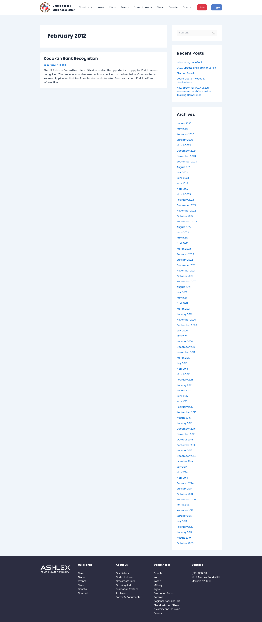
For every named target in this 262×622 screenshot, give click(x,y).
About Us (84, 7)
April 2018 (182, 369)
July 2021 (182, 292)
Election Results (186, 73)
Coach (158, 573)
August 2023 (184, 167)
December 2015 (186, 428)
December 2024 (186, 150)
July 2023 (182, 172)
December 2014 (186, 456)
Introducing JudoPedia (190, 62)
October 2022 (185, 216)
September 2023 (187, 161)
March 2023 (184, 194)
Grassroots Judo (126, 581)
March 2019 (183, 358)
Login (217, 7)
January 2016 (184, 423)
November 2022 (186, 210)
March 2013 (183, 505)
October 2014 (185, 461)
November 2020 (186, 319)
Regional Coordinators (167, 601)
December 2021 (186, 265)
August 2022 (184, 227)
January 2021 (184, 314)
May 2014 (182, 472)
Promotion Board (164, 593)
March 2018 (183, 374)
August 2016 (184, 418)
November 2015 (186, 434)
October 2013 (185, 494)
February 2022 (185, 254)
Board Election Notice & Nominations (191, 80)
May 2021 (182, 298)
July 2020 (182, 330)
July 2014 (182, 467)
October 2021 (185, 276)
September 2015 (186, 445)
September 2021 (186, 281)
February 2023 (185, 200)
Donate (173, 7)
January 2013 (184, 516)
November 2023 (186, 156)
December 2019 (186, 347)
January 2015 (184, 450)
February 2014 (185, 483)
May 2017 (182, 401)
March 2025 (184, 145)
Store (160, 7)
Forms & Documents (128, 597)
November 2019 (186, 352)
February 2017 (185, 407)
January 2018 (184, 385)
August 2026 (184, 123)
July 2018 (182, 363)
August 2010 (184, 537)
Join (202, 7)
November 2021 (186, 270)
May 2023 (182, 183)
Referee (158, 597)
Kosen (157, 581)
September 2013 (186, 499)
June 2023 (183, 178)
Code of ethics (124, 577)
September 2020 (187, 325)
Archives (121, 593)
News (100, 7)
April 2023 (182, 189)
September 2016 (186, 412)
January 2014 (184, 488)
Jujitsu (157, 589)
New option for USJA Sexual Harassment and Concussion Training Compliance (194, 91)
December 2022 (186, 205)
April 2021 (182, 303)
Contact (188, 7)
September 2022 (187, 221)
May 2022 (182, 238)
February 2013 (185, 510)
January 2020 (185, 341)
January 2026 (185, 140)
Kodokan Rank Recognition (71, 58)
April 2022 (182, 243)
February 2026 (185, 134)
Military (158, 585)
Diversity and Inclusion (167, 609)
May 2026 (182, 129)
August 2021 (184, 287)
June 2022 (183, 232)
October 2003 (185, 543)
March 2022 (184, 249)
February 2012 (185, 527)
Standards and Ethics (166, 605)
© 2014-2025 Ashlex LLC (55, 572)
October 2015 (185, 439)
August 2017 (184, 390)
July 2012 (182, 521)
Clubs (112, 7)
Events (125, 7)
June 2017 (182, 396)
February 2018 (185, 379)
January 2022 (185, 259)
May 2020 (182, 336)
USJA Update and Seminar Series (196, 67)
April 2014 (182, 478)
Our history (122, 573)
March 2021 (183, 309)
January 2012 (184, 532)
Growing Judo (124, 585)
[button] (90, 7)
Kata (156, 577)
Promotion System (127, 589)
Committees (141, 7)
